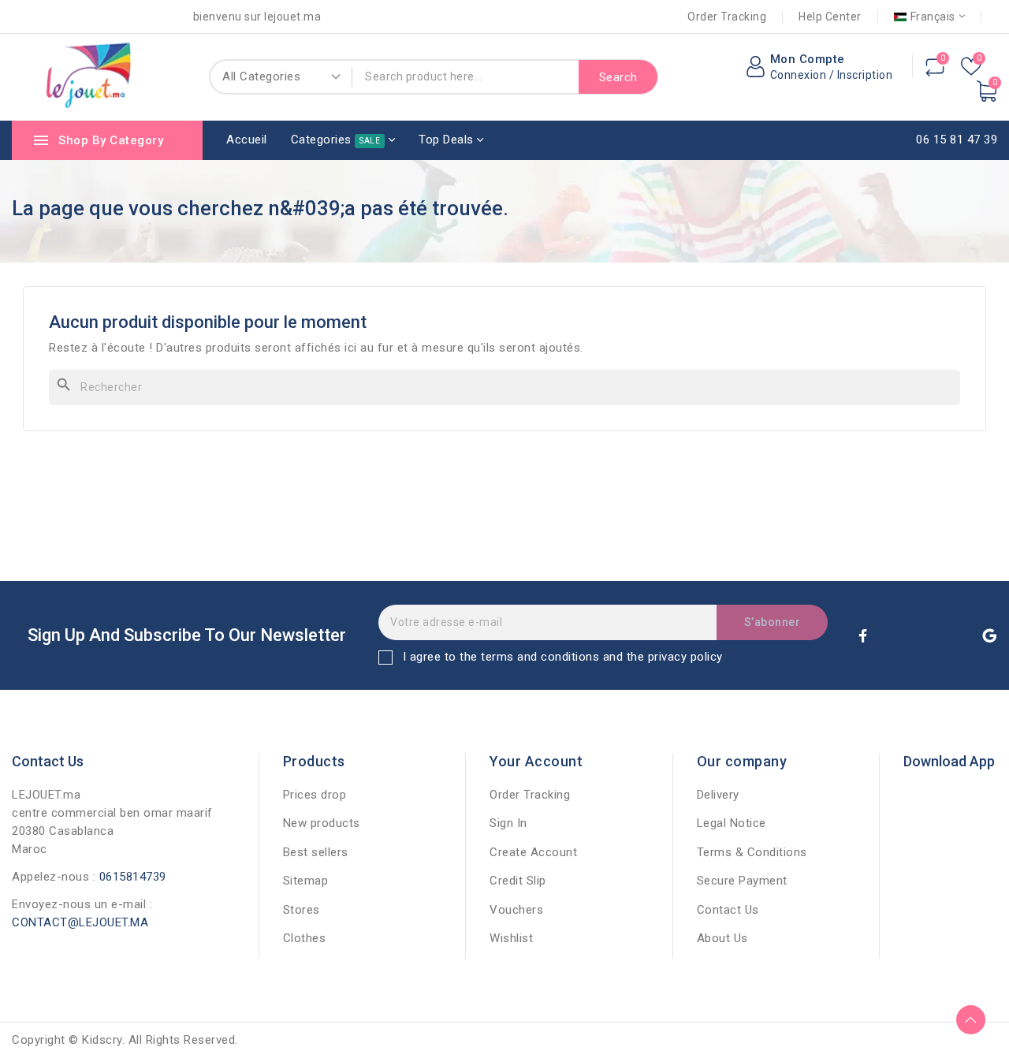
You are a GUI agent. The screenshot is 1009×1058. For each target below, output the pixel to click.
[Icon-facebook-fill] (863, 635)
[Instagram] (926, 635)
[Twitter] (895, 635)
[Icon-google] (989, 635)
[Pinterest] (958, 635)
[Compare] (935, 67)
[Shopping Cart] (986, 91)
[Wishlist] (971, 67)
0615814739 (132, 877)
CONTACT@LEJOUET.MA (80, 922)
